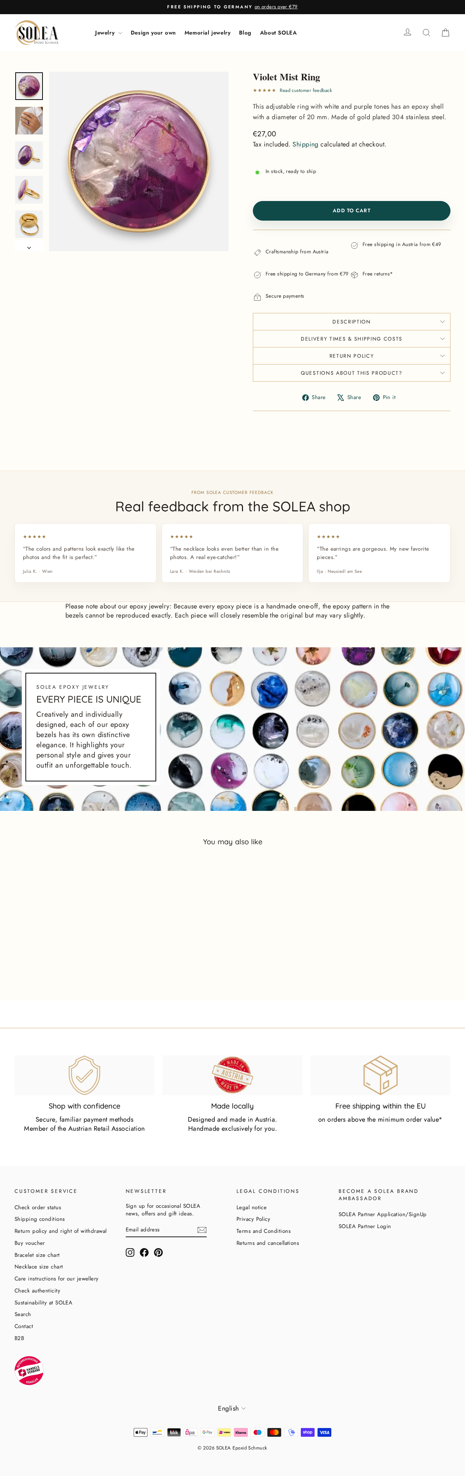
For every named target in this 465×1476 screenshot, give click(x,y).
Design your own (153, 33)
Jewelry (106, 33)
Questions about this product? (352, 373)
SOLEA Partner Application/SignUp (382, 1214)
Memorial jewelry (208, 33)
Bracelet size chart (37, 1255)
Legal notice (251, 1207)
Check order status (38, 1207)
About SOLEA (278, 33)
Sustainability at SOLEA (43, 1303)
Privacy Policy (253, 1219)
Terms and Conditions (263, 1231)
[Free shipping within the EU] (380, 1075)
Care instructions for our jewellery (57, 1279)
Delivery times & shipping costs (352, 338)
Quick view (66, 958)
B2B (19, 1338)
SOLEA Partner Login (365, 1226)
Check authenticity (37, 1291)
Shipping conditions (40, 1219)
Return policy (351, 355)
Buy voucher (30, 1243)
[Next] (29, 245)
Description (351, 321)
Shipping (305, 144)
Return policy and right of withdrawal (61, 1231)
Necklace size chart (39, 1267)
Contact (24, 1326)
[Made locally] (232, 1075)
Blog (245, 33)
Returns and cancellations (267, 1243)
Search (23, 1314)
